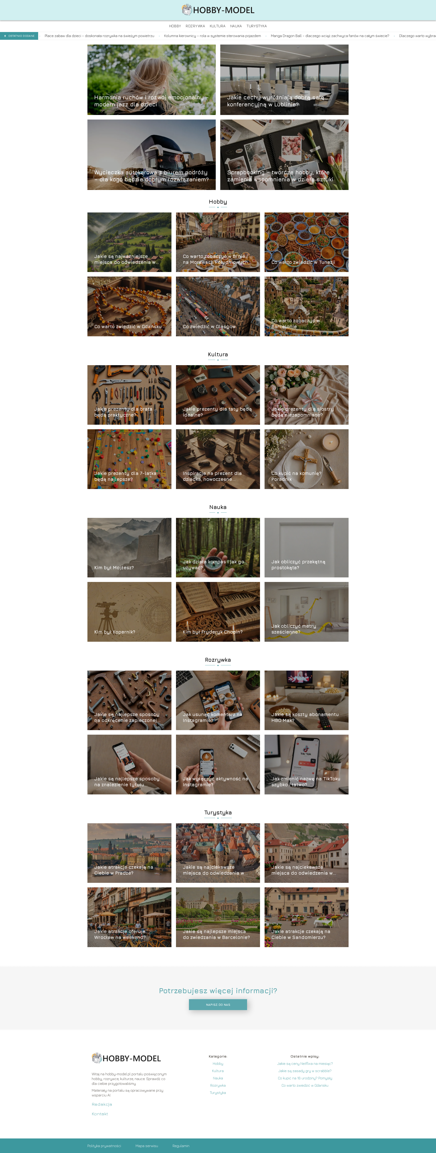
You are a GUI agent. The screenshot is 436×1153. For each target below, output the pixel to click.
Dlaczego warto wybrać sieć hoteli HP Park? (313, 36)
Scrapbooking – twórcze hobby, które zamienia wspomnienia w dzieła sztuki (280, 175)
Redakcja (102, 1104)
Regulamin (181, 1146)
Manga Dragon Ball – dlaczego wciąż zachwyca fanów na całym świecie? (209, 36)
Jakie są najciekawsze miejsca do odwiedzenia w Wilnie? (302, 870)
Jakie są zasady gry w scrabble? (305, 1071)
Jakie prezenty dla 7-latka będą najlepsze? (125, 476)
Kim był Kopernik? (114, 631)
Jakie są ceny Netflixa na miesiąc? (305, 1063)
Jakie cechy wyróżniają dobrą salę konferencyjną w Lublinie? (275, 100)
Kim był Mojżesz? (114, 567)
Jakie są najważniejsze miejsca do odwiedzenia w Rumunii (125, 259)
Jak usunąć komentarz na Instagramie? (213, 717)
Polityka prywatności (104, 1146)
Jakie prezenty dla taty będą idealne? (217, 411)
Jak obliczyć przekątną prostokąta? (298, 564)
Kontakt (100, 1113)
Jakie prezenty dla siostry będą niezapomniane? (302, 411)
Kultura (218, 354)
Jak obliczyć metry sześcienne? (293, 628)
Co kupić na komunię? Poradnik (296, 476)
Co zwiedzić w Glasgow (209, 326)
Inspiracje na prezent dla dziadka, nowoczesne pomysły (212, 476)
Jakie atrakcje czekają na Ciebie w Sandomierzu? (300, 934)
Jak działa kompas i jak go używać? (213, 564)
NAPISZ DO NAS (218, 1004)
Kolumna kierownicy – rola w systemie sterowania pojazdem (91, 36)
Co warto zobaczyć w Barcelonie (295, 323)
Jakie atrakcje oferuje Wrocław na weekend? (120, 934)
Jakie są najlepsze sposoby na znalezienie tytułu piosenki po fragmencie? (127, 782)
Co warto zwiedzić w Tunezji (303, 262)
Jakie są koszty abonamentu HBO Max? (305, 717)
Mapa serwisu (147, 1146)
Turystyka (218, 812)
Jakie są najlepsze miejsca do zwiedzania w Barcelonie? (216, 934)
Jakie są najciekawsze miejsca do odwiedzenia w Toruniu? (213, 870)
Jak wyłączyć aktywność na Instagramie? (215, 781)
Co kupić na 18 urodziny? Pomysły (305, 1078)
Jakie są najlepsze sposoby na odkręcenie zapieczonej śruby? (127, 717)
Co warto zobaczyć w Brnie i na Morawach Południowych (215, 259)
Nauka (218, 507)
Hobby (218, 201)
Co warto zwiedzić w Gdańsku (128, 326)
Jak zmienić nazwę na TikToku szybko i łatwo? (305, 781)
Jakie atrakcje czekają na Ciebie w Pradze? (123, 870)
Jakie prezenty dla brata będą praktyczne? (123, 411)
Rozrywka (218, 659)
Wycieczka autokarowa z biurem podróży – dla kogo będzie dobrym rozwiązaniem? (151, 175)
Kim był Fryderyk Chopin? (213, 631)
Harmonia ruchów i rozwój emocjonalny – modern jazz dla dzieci (151, 100)
